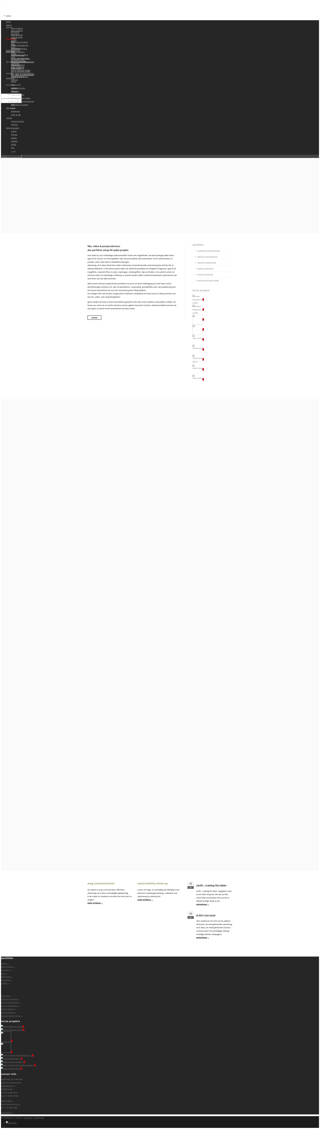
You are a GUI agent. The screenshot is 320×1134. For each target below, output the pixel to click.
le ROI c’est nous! (205, 915)
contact (9, 118)
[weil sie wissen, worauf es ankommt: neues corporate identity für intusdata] (198, 329)
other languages (12, 128)
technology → (6, 980)
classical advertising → (10, 1006)
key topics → (6, 970)
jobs (12, 42)
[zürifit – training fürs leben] (198, 319)
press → (4, 973)
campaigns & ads (18, 88)
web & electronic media (20, 71)
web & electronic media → (11, 1016)
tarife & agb (16, 115)
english (14, 131)
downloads (11, 62)
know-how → (6, 996)
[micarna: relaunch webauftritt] (198, 379)
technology (15, 48)
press (13, 45)
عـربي (13, 151)
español (14, 141)
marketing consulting (19, 42)
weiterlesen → (202, 904)
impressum (28, 1118)
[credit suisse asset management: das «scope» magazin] (198, 299)
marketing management (209, 251)
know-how (10, 39)
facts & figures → (8, 966)
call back (14, 80)
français (14, 134)
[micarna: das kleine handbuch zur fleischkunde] (198, 369)
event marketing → (8, 1012)
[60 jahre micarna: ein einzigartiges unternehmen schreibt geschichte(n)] (198, 359)
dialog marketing (17, 52)
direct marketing (17, 95)
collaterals (15, 91)
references (11, 50)
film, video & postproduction (22, 75)
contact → (5, 983)
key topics (15, 32)
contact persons (17, 121)
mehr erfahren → (95, 903)
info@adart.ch (6, 1113)
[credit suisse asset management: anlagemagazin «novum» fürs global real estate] (198, 309)
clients (13, 81)
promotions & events (19, 105)
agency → (5, 963)
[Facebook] (6, 1126)
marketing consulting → (10, 999)
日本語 (13, 144)
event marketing (17, 68)
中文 (12, 148)
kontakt (94, 317)
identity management (19, 45)
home (8, 16)
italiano (14, 138)
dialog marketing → (9, 1009)
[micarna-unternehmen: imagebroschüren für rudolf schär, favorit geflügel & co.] (198, 339)
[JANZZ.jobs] (11, 1123)
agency (9, 25)
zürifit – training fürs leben (211, 885)
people (13, 38)
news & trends (17, 37)
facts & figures (17, 28)
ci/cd (13, 85)
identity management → (10, 1002)
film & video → (7, 976)
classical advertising (19, 61)
